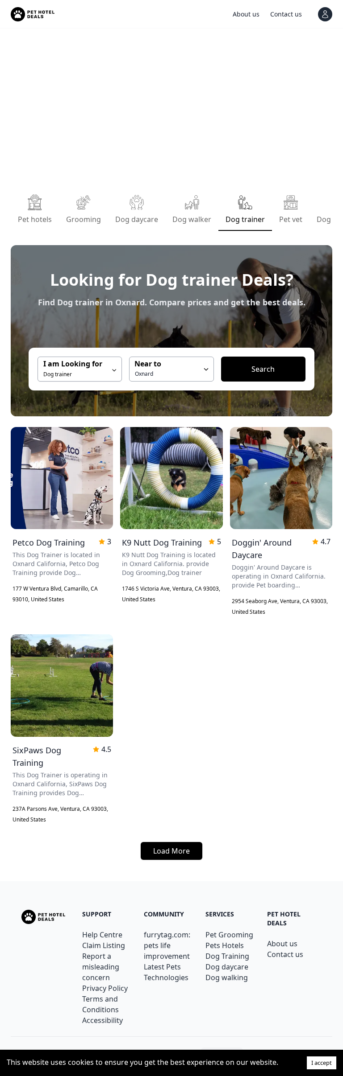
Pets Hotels (224, 945)
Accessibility (102, 1020)
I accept (321, 1063)
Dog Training (227, 956)
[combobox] (171, 369)
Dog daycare (226, 967)
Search (263, 369)
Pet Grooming (229, 935)
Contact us (285, 954)
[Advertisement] (171, 108)
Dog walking (226, 977)
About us (282, 944)
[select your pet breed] (206, 369)
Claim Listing (103, 945)
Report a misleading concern (100, 966)
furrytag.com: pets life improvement (167, 945)
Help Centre (102, 935)
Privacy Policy (105, 988)
